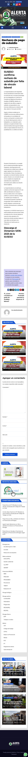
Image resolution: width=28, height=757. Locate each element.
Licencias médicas (7, 362)
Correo (5, 425)
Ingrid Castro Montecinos (9, 524)
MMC (5, 573)
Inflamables (7, 601)
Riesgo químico (7, 596)
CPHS (5, 631)
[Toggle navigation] (13, 27)
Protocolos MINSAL (8, 571)
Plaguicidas (7, 604)
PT (4, 643)
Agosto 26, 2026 (9, 673)
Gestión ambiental (8, 561)
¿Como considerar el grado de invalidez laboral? (8, 297)
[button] (22, 27)
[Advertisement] (14, 146)
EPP (5, 616)
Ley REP (6, 564)
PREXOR (6, 576)
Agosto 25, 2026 (9, 706)
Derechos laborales (8, 330)
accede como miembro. (16, 275)
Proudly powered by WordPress (9, 752)
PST (5, 640)
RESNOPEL (7, 607)
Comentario (6, 387)
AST (5, 625)
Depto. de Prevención (9, 634)
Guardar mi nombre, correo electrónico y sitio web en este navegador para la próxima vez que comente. (14, 448)
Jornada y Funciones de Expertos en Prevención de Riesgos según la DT (14, 533)
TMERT (6, 585)
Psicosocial (7, 582)
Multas (5, 637)
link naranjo (16, 279)
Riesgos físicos (7, 614)
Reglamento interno (9, 646)
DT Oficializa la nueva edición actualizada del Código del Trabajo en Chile (14, 506)
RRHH (4, 623)
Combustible (7, 598)
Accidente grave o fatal (10, 546)
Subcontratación (8, 649)
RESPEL (6, 610)
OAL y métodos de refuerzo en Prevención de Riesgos (13, 526)
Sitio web (5, 434)
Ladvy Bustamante (13, 47)
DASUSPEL (7, 558)
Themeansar (13, 754)
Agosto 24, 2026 (9, 722)
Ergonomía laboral (8, 667)
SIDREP (6, 567)
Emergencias (6, 544)
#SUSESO (19, 49)
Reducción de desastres (10, 552)
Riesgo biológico (7, 592)
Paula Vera (16, 337)
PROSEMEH (7, 579)
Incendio (6, 549)
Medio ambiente (7, 556)
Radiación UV (7, 588)
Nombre (5, 417)
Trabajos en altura (8, 619)
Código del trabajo (8, 628)
